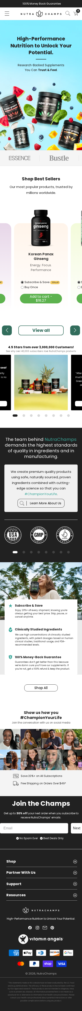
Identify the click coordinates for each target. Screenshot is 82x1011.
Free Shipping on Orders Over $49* (43, 783)
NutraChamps (47, 973)
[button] (7, 13)
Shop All (41, 688)
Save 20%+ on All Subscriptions (41, 776)
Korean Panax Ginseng (41, 256)
